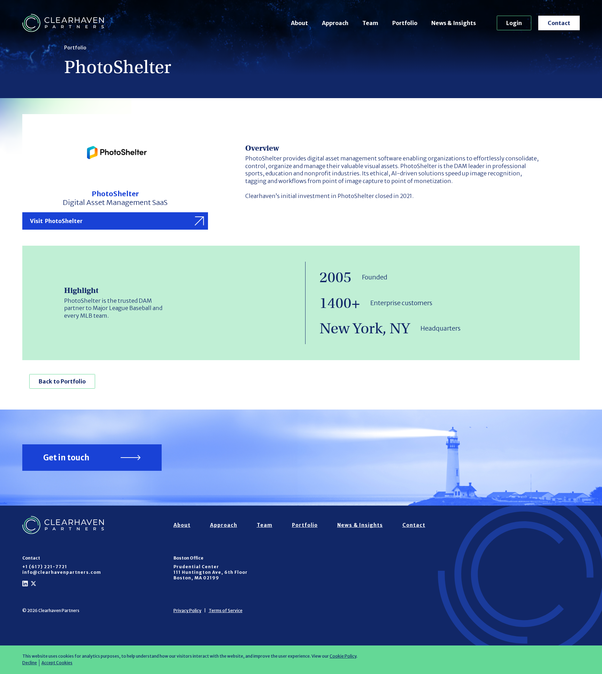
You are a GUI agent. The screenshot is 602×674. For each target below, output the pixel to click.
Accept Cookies (56, 662)
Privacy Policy (187, 610)
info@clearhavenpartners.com (61, 572)
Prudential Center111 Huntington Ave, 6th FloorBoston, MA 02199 (210, 572)
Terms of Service (225, 610)
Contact (559, 22)
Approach (335, 22)
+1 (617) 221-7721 (44, 566)
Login (514, 22)
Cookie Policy (343, 656)
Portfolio (404, 22)
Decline (29, 662)
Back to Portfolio (62, 381)
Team (370, 22)
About (299, 22)
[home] (63, 23)
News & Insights (453, 22)
